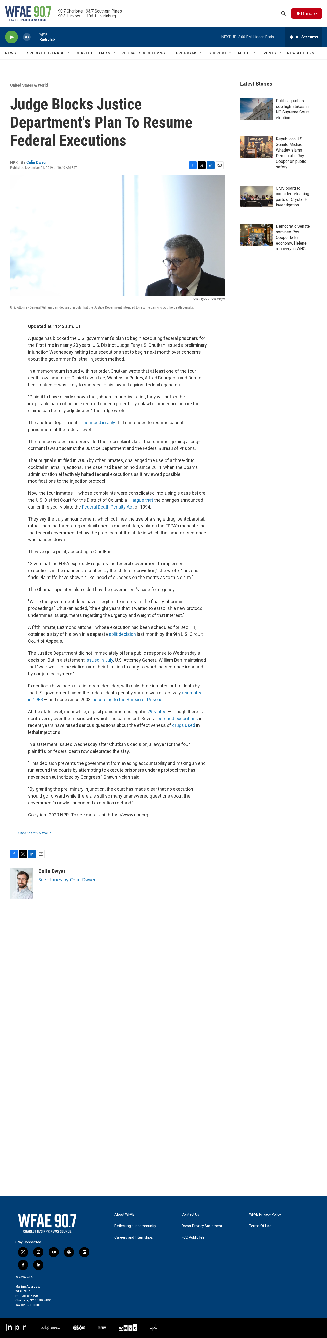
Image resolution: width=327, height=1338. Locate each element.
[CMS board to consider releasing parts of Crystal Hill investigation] (256, 196)
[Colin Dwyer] (21, 883)
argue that (143, 500)
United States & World (29, 85)
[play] (11, 37)
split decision (122, 634)
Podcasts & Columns (143, 53)
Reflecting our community (135, 1226)
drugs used (183, 725)
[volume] (26, 37)
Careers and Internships (133, 1237)
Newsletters (300, 53)
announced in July (96, 422)
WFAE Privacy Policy (265, 1214)
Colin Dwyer (36, 162)
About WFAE (124, 1214)
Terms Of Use (260, 1226)
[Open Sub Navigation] (20, 53)
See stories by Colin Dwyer (67, 879)
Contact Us (190, 1214)
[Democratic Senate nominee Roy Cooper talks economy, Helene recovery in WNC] (256, 235)
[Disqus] (163, 996)
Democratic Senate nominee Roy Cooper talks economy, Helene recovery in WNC (293, 237)
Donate (309, 13)
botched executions (177, 718)
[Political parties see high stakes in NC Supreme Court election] (256, 109)
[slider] (35, 37)
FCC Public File (193, 1237)
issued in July (99, 660)
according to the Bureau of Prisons (127, 699)
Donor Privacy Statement (202, 1226)
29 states (157, 711)
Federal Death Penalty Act (108, 507)
